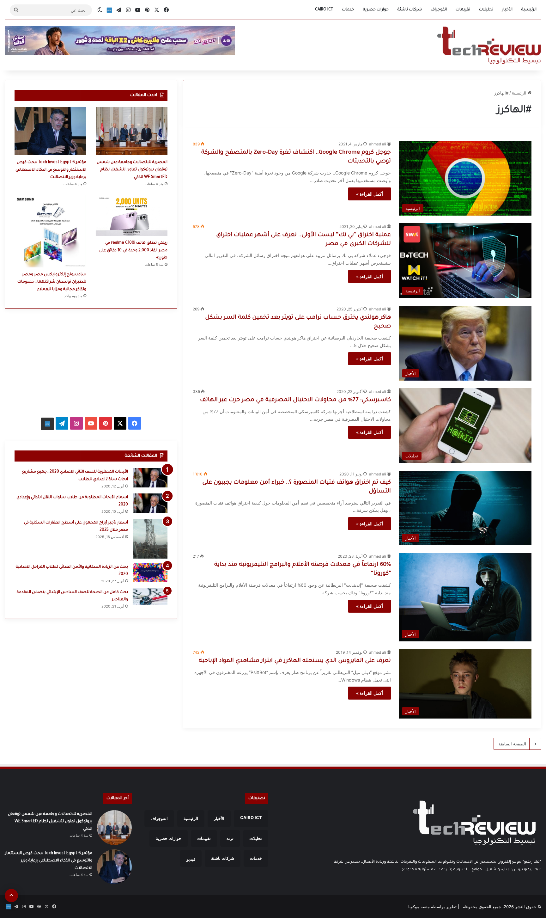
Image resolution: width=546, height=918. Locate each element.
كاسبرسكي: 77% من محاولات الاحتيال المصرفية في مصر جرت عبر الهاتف (295, 400)
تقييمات (463, 10)
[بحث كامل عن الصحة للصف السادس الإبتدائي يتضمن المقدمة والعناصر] (150, 596)
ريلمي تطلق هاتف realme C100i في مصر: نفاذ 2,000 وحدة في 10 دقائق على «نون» (133, 250)
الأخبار (507, 10)
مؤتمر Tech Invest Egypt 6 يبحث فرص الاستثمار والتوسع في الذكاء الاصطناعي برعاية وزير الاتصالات (50, 170)
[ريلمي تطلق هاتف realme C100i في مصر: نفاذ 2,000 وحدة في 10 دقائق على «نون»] (131, 215)
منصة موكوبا (419, 906)
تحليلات (486, 10)
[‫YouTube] (91, 423)
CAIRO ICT (324, 10)
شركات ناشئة (409, 10)
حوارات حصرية (376, 10)
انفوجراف (439, 10)
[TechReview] (489, 45)
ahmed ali (377, 144)
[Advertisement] (91, 362)
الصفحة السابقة (512, 743)
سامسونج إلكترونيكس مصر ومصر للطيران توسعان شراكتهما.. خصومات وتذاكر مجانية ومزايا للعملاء (51, 282)
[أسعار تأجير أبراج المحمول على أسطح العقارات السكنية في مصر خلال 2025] (150, 539)
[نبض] (109, 10)
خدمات (348, 10)
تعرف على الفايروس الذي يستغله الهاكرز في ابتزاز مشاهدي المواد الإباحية (295, 661)
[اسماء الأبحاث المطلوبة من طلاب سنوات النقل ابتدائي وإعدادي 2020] (150, 503)
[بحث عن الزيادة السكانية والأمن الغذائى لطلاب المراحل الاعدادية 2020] (150, 573)
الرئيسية (529, 10)
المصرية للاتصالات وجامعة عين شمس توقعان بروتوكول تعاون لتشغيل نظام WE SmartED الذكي (132, 170)
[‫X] (120, 423)
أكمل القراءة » (369, 194)
